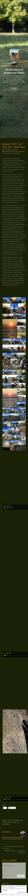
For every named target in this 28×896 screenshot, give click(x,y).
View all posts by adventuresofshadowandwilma (12, 839)
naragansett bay (6, 822)
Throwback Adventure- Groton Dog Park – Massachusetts (13, 847)
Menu (15, 88)
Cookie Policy (5, 890)
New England (7, 151)
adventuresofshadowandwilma (11, 149)
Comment (21, 876)
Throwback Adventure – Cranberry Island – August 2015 (14, 852)
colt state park (15, 820)
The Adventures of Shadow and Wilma (14, 71)
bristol (9, 820)
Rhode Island (14, 151)
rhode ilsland (5, 824)
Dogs (21, 820)
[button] (4, 300)
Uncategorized (20, 151)
